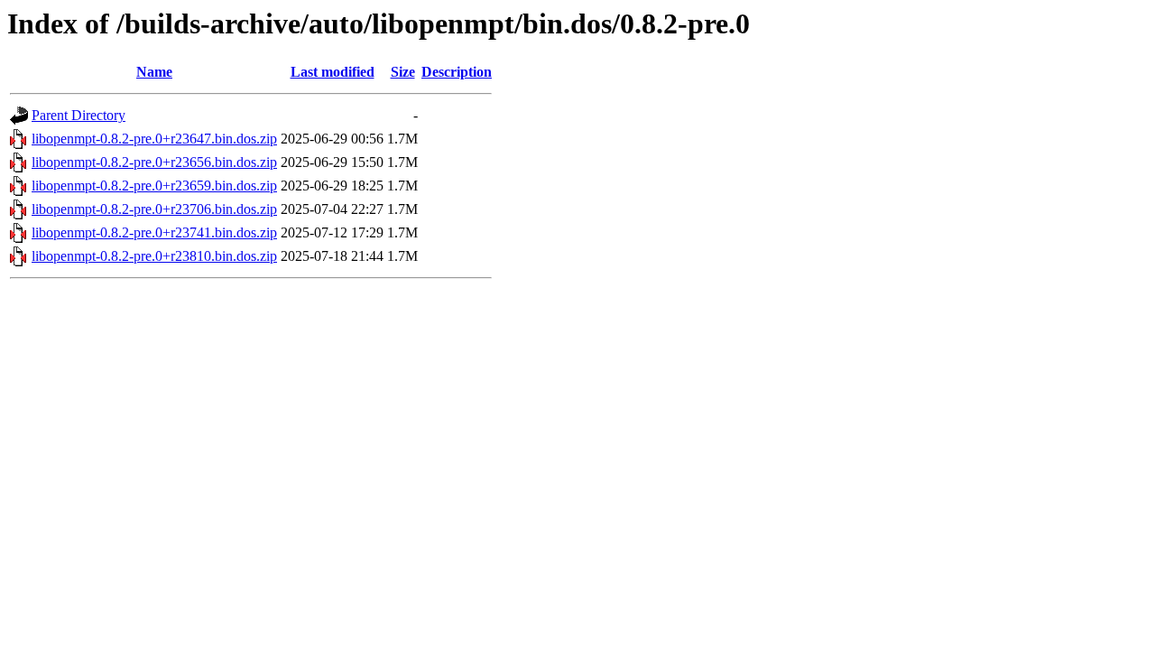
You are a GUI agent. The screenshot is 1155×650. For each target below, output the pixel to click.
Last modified (332, 71)
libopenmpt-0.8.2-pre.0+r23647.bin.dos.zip (154, 138)
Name (154, 71)
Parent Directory (78, 115)
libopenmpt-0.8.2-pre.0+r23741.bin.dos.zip (154, 232)
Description (456, 71)
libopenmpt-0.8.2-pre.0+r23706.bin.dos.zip (154, 209)
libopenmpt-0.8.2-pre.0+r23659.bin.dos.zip (154, 185)
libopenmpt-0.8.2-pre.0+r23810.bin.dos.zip (154, 256)
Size (403, 71)
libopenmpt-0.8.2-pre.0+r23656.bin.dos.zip (154, 162)
